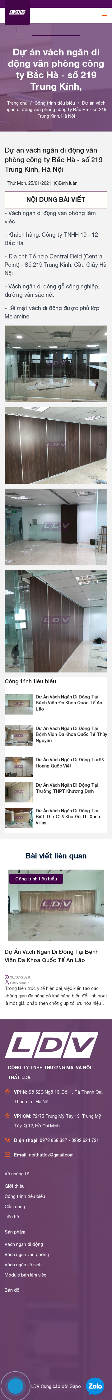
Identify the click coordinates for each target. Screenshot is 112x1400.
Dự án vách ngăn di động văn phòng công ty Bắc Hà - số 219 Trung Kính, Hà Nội (53, 159)
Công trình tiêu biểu (30, 681)
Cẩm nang (15, 1206)
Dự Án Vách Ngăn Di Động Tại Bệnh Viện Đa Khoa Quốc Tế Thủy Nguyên (71, 734)
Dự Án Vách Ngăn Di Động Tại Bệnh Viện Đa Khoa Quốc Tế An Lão (69, 702)
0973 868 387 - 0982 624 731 (69, 1140)
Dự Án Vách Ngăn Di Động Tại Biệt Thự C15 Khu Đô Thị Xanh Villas (68, 816)
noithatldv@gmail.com (51, 1154)
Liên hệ (12, 1216)
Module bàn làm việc (25, 1275)
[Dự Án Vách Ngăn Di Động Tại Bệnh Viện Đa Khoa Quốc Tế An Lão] (56, 905)
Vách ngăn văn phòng (27, 1254)
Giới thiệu (15, 1186)
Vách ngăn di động (24, 1244)
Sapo (75, 1386)
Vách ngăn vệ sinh (23, 1264)
